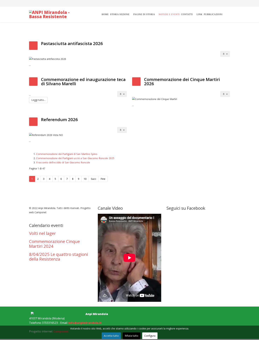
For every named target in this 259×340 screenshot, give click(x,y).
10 (85, 178)
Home (105, 14)
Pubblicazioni (213, 14)
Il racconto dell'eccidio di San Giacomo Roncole (63, 162)
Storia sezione (120, 14)
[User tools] (225, 54)
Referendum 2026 (59, 119)
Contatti (187, 14)
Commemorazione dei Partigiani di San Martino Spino (66, 154)
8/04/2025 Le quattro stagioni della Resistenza (58, 256)
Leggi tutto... (38, 100)
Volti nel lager (42, 233)
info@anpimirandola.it (84, 323)
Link (199, 14)
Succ (93, 178)
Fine (103, 178)
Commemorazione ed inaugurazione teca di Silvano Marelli (83, 81)
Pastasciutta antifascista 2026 (72, 43)
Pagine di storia (144, 14)
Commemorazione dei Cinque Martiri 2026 (182, 81)
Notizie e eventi (169, 14)
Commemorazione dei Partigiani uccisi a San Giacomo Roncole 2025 (75, 158)
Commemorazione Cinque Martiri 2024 (54, 243)
